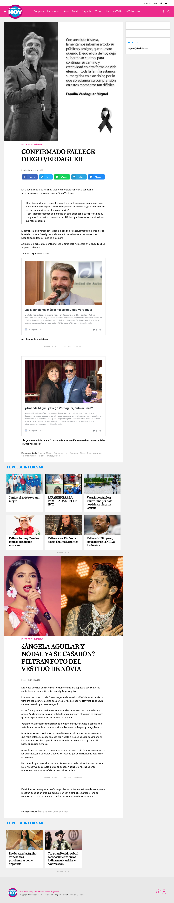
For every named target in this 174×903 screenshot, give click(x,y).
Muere (57, 456)
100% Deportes (132, 11)
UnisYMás (117, 11)
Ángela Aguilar (45, 812)
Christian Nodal (60, 812)
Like (107, 11)
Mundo (75, 11)
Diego (82, 453)
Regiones (51, 11)
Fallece (41, 456)
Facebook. (36, 443)
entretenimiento (29, 456)
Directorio (24, 892)
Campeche (39, 11)
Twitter (25, 443)
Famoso (49, 456)
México (65, 11)
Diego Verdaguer (94, 453)
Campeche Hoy (61, 453)
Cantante (74, 453)
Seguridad (87, 11)
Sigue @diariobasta (138, 48)
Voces (98, 11)
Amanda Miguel (45, 453)
